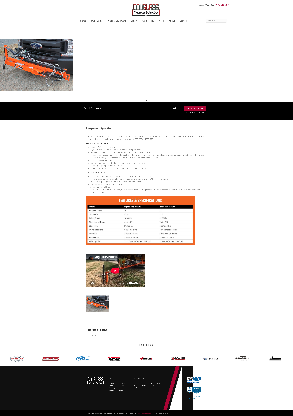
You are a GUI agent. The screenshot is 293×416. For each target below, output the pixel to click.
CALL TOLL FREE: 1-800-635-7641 (195, 112)
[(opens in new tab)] (18, 358)
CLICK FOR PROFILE (194, 398)
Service (111, 383)
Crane (111, 385)
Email (174, 108)
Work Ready (148, 21)
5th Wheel (122, 383)
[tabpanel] (36, 65)
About (172, 21)
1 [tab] (146, 100)
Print (163, 108)
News (161, 21)
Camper (112, 390)
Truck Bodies (97, 21)
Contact (183, 21)
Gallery (134, 21)
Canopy (122, 385)
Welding (112, 388)
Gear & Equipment (117, 21)
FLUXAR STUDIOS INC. (144, 413)
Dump (121, 390)
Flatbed (122, 388)
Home (83, 21)
